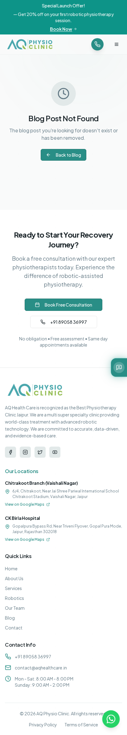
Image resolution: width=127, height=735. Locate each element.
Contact (14, 627)
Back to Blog (68, 155)
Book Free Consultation (68, 304)
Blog (10, 618)
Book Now (61, 29)
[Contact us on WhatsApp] (111, 719)
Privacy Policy (43, 724)
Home (11, 568)
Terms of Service (81, 724)
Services (13, 588)
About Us (14, 578)
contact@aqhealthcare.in (41, 667)
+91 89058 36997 (68, 322)
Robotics (14, 598)
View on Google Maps (24, 504)
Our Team (15, 608)
